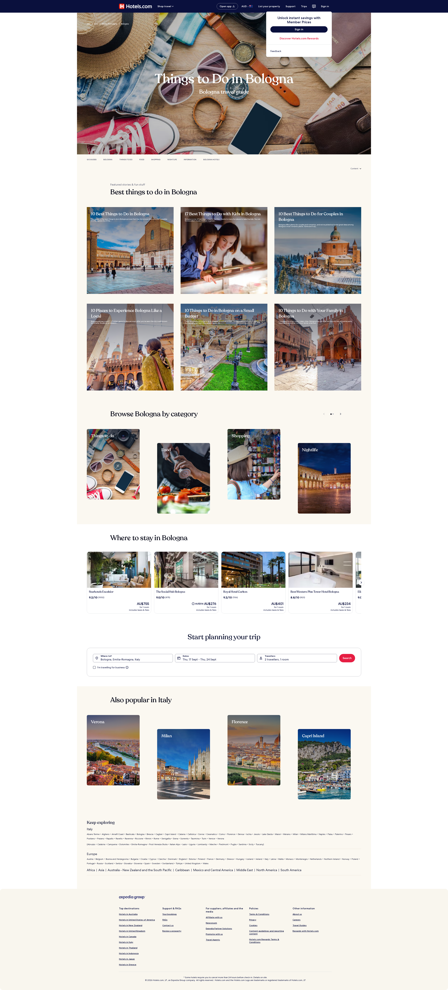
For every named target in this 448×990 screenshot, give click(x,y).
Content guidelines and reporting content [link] (266, 932)
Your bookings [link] (169, 914)
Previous (324, 414)
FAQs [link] (164, 919)
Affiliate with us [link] (214, 917)
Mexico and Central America (213, 870)
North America (266, 870)
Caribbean (182, 870)
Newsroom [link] (211, 923)
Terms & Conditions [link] (259, 914)
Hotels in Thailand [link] (128, 947)
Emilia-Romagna (109, 23)
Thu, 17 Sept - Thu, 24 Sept (199, 659)
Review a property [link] (171, 931)
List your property (269, 6)
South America (291, 870)
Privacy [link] (252, 919)
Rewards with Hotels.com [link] (306, 931)
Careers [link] (296, 919)
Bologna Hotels (211, 159)
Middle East (244, 870)
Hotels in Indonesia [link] (129, 953)
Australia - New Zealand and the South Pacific (140, 870)
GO (88, 23)
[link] (299, 51)
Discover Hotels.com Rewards (299, 38)
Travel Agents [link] (213, 939)
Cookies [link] (253, 925)
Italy (96, 23)
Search (347, 658)
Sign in (325, 6)
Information (190, 159)
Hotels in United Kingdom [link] (132, 931)
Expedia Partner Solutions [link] (219, 928)
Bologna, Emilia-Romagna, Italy (120, 659)
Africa (91, 870)
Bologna (125, 23)
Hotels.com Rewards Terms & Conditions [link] (264, 940)
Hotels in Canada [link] (127, 936)
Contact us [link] (168, 925)
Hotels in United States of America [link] (137, 919)
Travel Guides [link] (300, 925)
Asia (101, 870)
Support (290, 6)
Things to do (125, 159)
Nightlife (172, 159)
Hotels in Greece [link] (127, 964)
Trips (304, 6)
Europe (92, 854)
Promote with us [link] (214, 934)
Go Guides (91, 159)
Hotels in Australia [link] (128, 914)
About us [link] (297, 914)
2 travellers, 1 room (277, 659)
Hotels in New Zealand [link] (130, 925)
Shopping (155, 159)
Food (141, 159)
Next (339, 414)
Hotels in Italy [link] (126, 942)
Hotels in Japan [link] (127, 959)
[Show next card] (361, 582)
